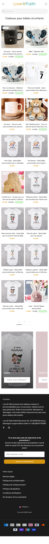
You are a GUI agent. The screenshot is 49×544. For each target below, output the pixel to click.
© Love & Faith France (24, 512)
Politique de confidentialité (13, 480)
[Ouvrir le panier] (46, 4)
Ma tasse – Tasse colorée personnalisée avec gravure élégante (12, 53)
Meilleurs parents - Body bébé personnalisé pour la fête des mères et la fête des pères (36, 272)
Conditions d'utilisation (12, 493)
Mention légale (8, 476)
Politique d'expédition (11, 489)
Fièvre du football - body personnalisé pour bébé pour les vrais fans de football (36, 90)
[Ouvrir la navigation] (3, 4)
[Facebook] (4, 427)
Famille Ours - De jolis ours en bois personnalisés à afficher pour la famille (13, 199)
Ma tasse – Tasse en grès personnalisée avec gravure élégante (12, 126)
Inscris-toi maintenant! (24, 462)
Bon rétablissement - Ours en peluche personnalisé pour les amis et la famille (36, 126)
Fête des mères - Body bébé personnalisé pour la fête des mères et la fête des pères (12, 308)
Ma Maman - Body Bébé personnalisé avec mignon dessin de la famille (36, 163)
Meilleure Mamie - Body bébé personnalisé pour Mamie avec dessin (36, 199)
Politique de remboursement (14, 485)
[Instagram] (9, 427)
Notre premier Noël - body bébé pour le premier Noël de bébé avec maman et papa (12, 235)
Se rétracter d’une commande (14, 497)
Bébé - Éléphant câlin (36, 51)
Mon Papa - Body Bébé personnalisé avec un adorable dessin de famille (12, 163)
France (25, 507)
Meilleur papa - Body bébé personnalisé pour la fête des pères (12, 272)
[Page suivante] (30, 322)
